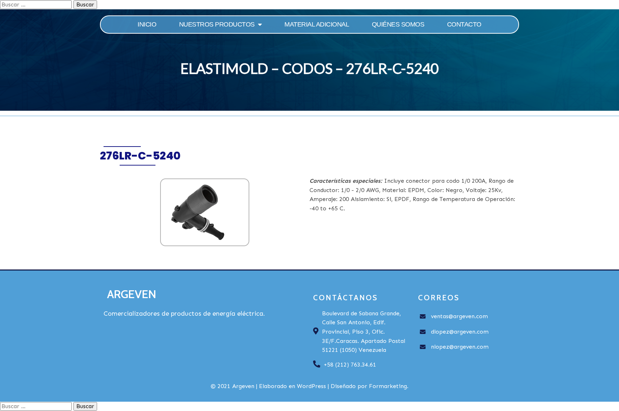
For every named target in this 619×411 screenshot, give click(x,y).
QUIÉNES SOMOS (398, 24)
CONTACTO (464, 24)
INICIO (147, 24)
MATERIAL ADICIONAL (316, 24)
